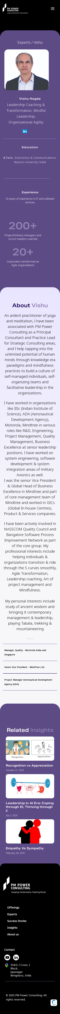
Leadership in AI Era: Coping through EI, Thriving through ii (30, 807)
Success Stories (17, 921)
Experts (12, 914)
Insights (12, 928)
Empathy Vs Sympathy (25, 848)
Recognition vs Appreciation (29, 765)
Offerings (13, 908)
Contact (9, 950)
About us (13, 934)
